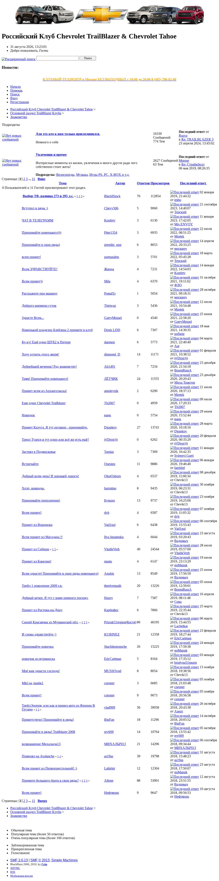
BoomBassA (183, 370)
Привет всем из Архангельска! (44, 391)
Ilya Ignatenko (114, 537)
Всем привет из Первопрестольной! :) (49, 768)
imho (177, 200)
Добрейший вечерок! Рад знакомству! (49, 366)
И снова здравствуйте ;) (39, 634)
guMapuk (180, 565)
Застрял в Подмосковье (39, 452)
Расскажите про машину (40, 293)
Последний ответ (193, 183)
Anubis (109, 573)
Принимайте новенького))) (41, 232)
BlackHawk (112, 196)
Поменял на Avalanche (38, 756)
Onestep (109, 464)
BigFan (109, 719)
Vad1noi (109, 525)
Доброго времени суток (39, 305)
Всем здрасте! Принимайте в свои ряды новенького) (60, 573)
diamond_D (112, 354)
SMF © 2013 (40, 860)
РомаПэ (109, 293)
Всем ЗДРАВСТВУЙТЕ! (39, 269)
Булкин (109, 500)
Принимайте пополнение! (41, 500)
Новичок (28, 415)
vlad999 (109, 707)
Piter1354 (110, 232)
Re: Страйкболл (192, 164)
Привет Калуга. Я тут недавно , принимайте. (55, 427)
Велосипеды (65, 174)
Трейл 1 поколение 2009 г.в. (42, 585)
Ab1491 (109, 366)
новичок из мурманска (38, 659)
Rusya (183, 135)
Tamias (109, 452)
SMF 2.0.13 (19, 860)
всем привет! (31, 257)
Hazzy (108, 598)
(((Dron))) (181, 358)
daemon (109, 342)
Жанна (109, 269)
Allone (108, 780)
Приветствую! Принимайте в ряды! (48, 719)
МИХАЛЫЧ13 (115, 744)
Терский (180, 212)
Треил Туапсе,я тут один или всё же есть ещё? (55, 439)
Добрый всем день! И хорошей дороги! (50, 476)
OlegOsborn (112, 476)
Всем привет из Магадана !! (42, 537)
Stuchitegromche (115, 646)
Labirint (109, 768)
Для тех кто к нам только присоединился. (68, 134)
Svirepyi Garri (184, 455)
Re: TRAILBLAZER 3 (197, 139)
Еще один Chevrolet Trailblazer (43, 403)
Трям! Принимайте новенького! (45, 378)
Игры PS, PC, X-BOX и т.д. (109, 174)
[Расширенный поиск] (19, 58)
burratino (110, 488)
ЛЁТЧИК (111, 378)
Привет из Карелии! (36, 561)
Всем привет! (31, 512)
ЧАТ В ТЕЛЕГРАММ (37, 220)
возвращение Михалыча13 (41, 744)
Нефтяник (111, 792)
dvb (106, 512)
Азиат (178, 711)
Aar (176, 346)
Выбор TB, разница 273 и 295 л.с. (48, 196)
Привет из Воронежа (37, 525)
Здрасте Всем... (33, 318)
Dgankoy (110, 427)
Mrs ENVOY (183, 224)
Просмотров (160, 183)
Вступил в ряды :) (35, 208)
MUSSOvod (112, 671)
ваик (107, 415)
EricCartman (182, 638)
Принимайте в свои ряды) (41, 245)
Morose (184, 160)
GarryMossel (113, 318)
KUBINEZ (112, 634)
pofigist (179, 334)
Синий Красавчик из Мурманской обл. (50, 622)
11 (33, 179)
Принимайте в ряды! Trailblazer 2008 (48, 732)
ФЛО (178, 285)
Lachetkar (181, 626)
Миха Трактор (184, 382)
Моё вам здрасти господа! (41, 671)
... (30, 179)
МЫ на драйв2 (32, 683)
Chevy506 (111, 208)
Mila (107, 281)
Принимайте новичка (37, 646)
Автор (120, 183)
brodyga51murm (185, 662)
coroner (109, 683)
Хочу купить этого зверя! (40, 354)
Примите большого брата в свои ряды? (50, 780)
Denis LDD (112, 330)
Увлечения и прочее (51, 154)
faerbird (179, 468)
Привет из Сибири (35, 549)
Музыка (82, 174)
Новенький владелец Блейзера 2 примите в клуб (57, 330)
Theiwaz (110, 305)
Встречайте (30, 464)
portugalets (111, 257)
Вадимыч (181, 541)
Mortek (179, 236)
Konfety (109, 220)
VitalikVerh (112, 549)
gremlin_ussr (112, 245)
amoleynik (111, 391)
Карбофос (111, 610)
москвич (180, 248)
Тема (63, 183)
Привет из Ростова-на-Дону (42, 610)
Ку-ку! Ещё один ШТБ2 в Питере (46, 342)
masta (108, 561)
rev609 (109, 732)
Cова (178, 601)
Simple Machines (64, 860)
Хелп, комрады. (33, 488)
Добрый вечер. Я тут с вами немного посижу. (55, 598)
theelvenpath (112, 585)
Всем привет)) (32, 281)
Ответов (143, 183)
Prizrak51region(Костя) (120, 622)
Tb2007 (109, 403)
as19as (108, 756)
